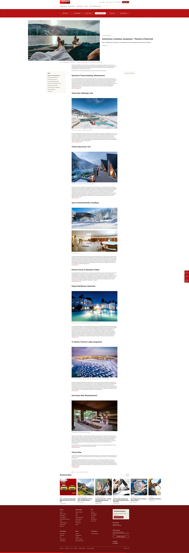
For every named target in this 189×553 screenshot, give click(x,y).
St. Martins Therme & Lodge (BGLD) (54, 87)
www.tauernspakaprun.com (77, 141)
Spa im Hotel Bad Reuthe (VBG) (53, 81)
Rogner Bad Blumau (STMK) (52, 85)
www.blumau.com (75, 337)
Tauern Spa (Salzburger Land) (53, 77)
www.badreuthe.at (75, 264)
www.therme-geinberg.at (76, 88)
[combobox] (99, 6)
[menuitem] (63, 6)
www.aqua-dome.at (75, 197)
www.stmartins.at (75, 390)
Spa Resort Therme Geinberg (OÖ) (54, 75)
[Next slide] (127, 475)
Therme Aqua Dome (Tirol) (52, 79)
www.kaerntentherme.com (76, 281)
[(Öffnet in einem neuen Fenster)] (114, 543)
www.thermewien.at (75, 467)
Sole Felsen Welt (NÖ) (51, 89)
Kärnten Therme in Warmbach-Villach (54, 83)
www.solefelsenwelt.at (76, 447)
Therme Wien (50, 91)
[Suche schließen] (107, 6)
